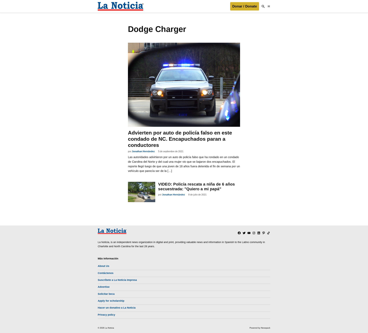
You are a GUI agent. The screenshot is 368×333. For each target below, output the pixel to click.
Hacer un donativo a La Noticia (117, 307)
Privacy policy (106, 314)
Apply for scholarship (111, 300)
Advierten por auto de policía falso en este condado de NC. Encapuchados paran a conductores (180, 139)
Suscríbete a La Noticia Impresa (117, 280)
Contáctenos (105, 273)
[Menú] (268, 6)
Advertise (104, 286)
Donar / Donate (244, 6)
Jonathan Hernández (143, 151)
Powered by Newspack (260, 328)
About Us (103, 266)
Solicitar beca (106, 293)
